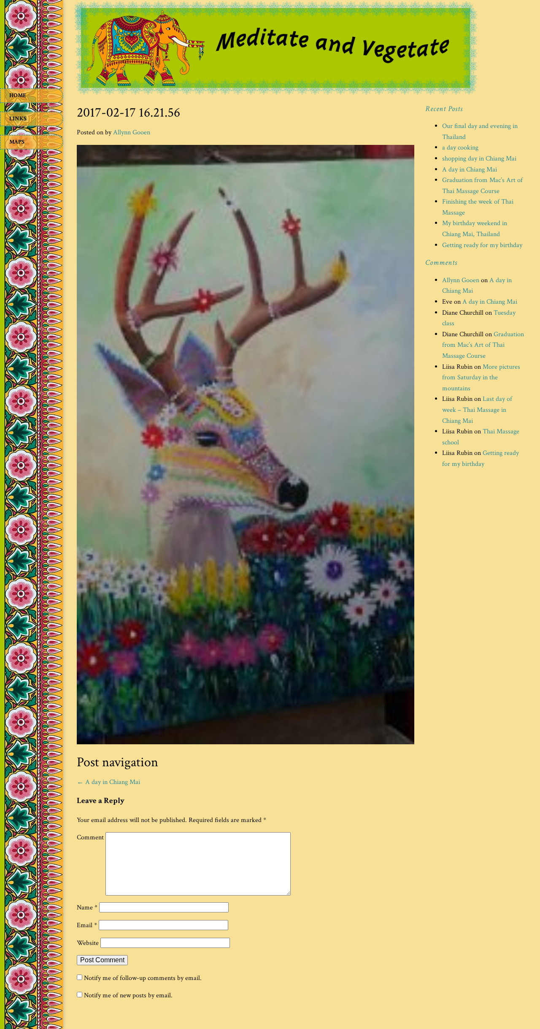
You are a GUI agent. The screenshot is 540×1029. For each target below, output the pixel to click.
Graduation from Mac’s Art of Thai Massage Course (483, 345)
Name (87, 907)
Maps (16, 142)
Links (18, 118)
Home (17, 95)
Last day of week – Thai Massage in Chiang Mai (477, 410)
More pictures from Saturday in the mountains (481, 377)
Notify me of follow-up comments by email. (143, 978)
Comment (90, 837)
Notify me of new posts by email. (128, 995)
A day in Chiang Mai (108, 782)
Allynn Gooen (131, 132)
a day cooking (460, 147)
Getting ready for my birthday (482, 245)
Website (88, 943)
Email (87, 925)
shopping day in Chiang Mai (479, 158)
